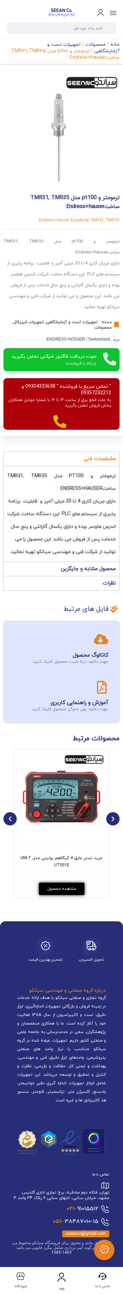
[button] (10, 818)
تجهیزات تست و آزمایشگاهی (72, 322)
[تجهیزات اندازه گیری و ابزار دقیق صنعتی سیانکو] (61, 13)
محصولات (95, 44)
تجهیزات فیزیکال (28, 322)
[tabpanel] (61, 514)
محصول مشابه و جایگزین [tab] (88, 569)
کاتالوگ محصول (90, 655)
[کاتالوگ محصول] (101, 639)
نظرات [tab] (109, 583)
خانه (115, 44)
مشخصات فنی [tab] (100, 459)
